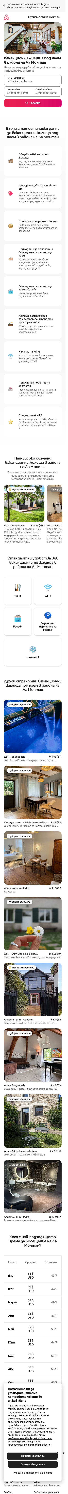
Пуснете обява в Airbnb (44, 17)
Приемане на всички (32, 1455)
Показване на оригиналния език (42, 7)
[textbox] (18, 93)
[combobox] (33, 81)
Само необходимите (33, 1464)
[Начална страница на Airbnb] (6, 17)
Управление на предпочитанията (32, 1472)
